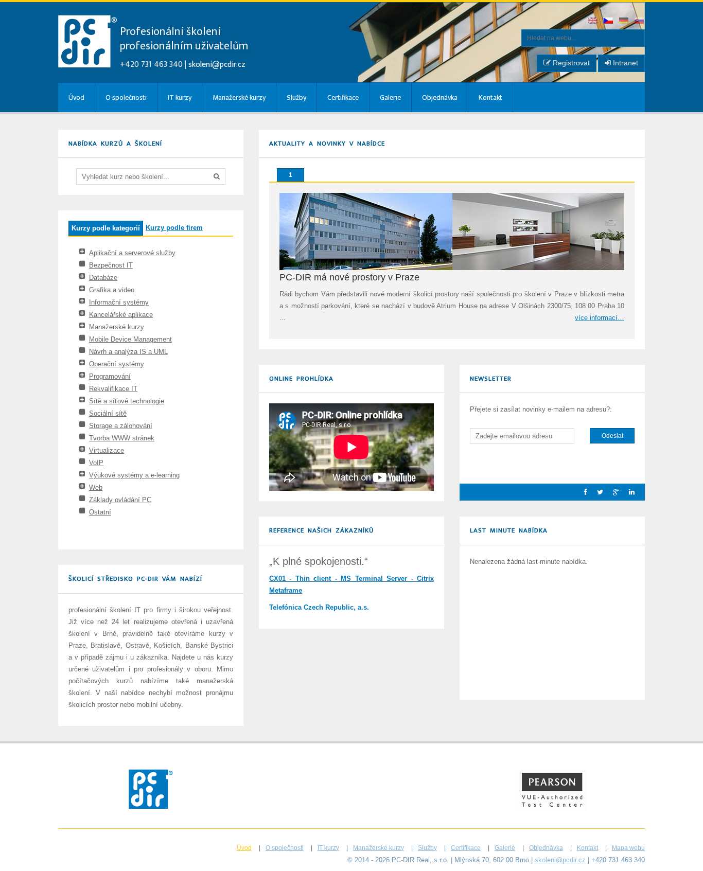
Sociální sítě (108, 413)
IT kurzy (179, 97)
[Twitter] (596, 492)
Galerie (390, 97)
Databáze (103, 277)
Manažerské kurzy (239, 97)
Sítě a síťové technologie (126, 401)
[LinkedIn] (628, 492)
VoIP (96, 463)
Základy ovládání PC (120, 500)
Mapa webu (628, 847)
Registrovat (570, 63)
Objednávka (440, 97)
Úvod (76, 97)
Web (95, 487)
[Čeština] (609, 21)
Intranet (624, 63)
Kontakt (490, 97)
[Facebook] (581, 492)
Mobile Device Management (130, 339)
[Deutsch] (624, 21)
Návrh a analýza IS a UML (128, 351)
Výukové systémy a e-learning (134, 475)
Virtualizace (106, 450)
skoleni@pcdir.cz (216, 65)
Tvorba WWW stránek (121, 438)
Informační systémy (119, 302)
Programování (110, 376)
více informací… (599, 318)
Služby (296, 97)
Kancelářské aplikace (121, 314)
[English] (593, 21)
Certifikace (343, 97)
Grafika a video (111, 290)
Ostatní (100, 512)
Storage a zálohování (120, 426)
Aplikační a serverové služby (132, 253)
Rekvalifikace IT (113, 389)
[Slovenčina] (640, 21)
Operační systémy (116, 364)
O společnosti (126, 97)
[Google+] (612, 492)
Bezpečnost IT (111, 265)
